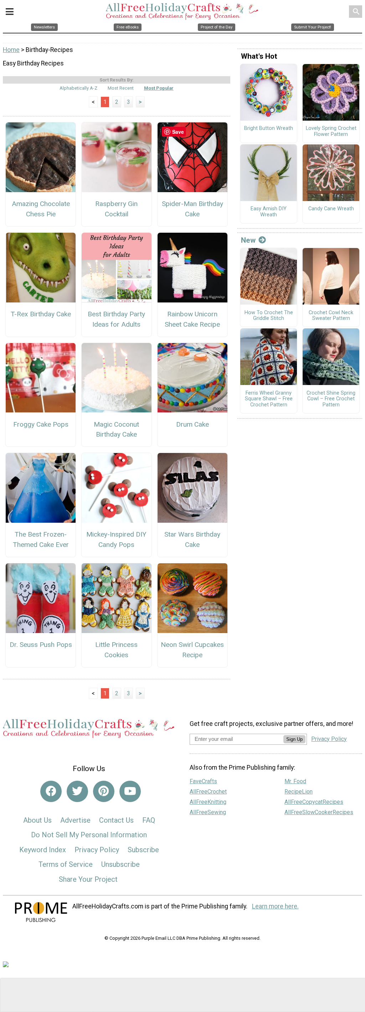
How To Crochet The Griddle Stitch (269, 316)
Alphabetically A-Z (78, 88)
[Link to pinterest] (103, 791)
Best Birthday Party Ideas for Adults (116, 319)
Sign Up (294, 739)
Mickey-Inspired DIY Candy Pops (116, 539)
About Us (37, 820)
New (248, 240)
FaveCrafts (203, 781)
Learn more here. (275, 906)
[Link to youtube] (130, 791)
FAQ (148, 820)
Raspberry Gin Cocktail (116, 209)
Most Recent (121, 88)
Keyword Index (42, 849)
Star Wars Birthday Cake (192, 539)
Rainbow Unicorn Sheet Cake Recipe (192, 319)
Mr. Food (295, 781)
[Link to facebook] (51, 791)
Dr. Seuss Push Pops (41, 645)
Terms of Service (65, 864)
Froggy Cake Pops (40, 424)
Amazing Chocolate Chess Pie (41, 209)
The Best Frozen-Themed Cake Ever (41, 539)
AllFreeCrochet (208, 791)
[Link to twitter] (77, 791)
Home (11, 49)
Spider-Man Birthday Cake (192, 209)
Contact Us (116, 820)
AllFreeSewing (208, 812)
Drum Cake (192, 424)
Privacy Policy (96, 849)
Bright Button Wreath (268, 128)
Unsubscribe (120, 864)
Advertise (75, 820)
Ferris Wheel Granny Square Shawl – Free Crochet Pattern (269, 399)
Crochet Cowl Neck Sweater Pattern (331, 316)
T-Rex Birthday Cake (41, 314)
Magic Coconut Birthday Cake (116, 429)
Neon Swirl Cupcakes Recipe (192, 650)
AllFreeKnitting (208, 801)
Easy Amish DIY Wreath (269, 212)
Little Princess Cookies (116, 650)
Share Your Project (88, 879)
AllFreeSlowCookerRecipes (318, 812)
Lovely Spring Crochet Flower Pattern (331, 131)
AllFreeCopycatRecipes (313, 801)
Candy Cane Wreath (331, 209)
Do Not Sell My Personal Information (89, 835)
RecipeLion (298, 791)
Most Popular (159, 88)
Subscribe (143, 849)
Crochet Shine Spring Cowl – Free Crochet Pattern (331, 399)
